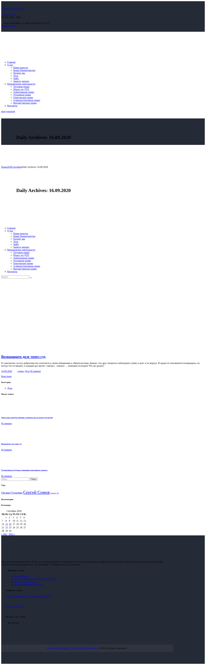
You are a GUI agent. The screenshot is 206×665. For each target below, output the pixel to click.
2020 (9, 167)
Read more (6, 376)
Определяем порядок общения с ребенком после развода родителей (27, 417)
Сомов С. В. (54, 493)
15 (6, 524)
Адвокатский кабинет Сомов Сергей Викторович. (73, 648)
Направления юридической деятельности (35, 579)
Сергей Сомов (36, 492)
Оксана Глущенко (12, 492)
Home (4, 167)
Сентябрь (17, 167)
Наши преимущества (25, 581)
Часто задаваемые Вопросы (28, 584)
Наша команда (21, 576)
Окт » (12, 534)
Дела (27, 371)
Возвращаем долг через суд (23, 357)
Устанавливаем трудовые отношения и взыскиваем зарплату (24, 470)
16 (10, 524)
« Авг (4, 534)
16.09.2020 (6, 371)
